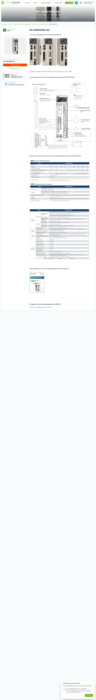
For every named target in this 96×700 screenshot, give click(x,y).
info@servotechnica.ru (88, 2)
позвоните (79, 689)
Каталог (27, 3)
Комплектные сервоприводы (39, 24)
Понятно (89, 695)
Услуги (35, 3)
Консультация (69, 3)
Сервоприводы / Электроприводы (22, 24)
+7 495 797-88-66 (87, 3)
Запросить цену (15, 65)
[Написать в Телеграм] (76, 2)
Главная (4, 24)
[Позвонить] (80, 2)
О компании (58, 3)
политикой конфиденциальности (83, 686)
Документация (45, 3)
